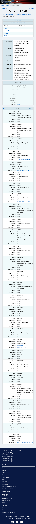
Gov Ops (5, 479)
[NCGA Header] (12, 2)
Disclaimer (9, 516)
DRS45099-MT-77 (25, 442)
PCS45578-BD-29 (23, 159)
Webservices (19, 518)
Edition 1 (6, 30)
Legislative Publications (9, 486)
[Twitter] (17, 522)
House (4, 467)
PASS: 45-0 (20, 345)
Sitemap (27, 518)
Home (2, 5)
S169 (5, 8)
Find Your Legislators (8, 489)
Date (30, 108)
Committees (6, 477)
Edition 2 (6, 33)
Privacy (16, 516)
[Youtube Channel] (22, 522)
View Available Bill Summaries (18, 23)
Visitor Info (5, 502)
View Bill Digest (18, 20)
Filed (5, 28)
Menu (32, 1)
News (4, 510)
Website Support (25, 516)
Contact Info (6, 500)
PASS (18, 104)
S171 (30, 8)
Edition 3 (6, 36)
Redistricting (6, 491)
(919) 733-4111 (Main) (8, 459)
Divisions (5, 484)
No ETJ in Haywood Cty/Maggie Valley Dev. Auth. (17, 14)
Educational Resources (8, 512)
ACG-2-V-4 (21, 347)
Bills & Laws (9, 5)
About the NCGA (7, 498)
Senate (4, 470)
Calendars (5, 474)
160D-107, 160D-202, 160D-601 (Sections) (22, 65)
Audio (4, 472)
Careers (4, 505)
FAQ (3, 507)
